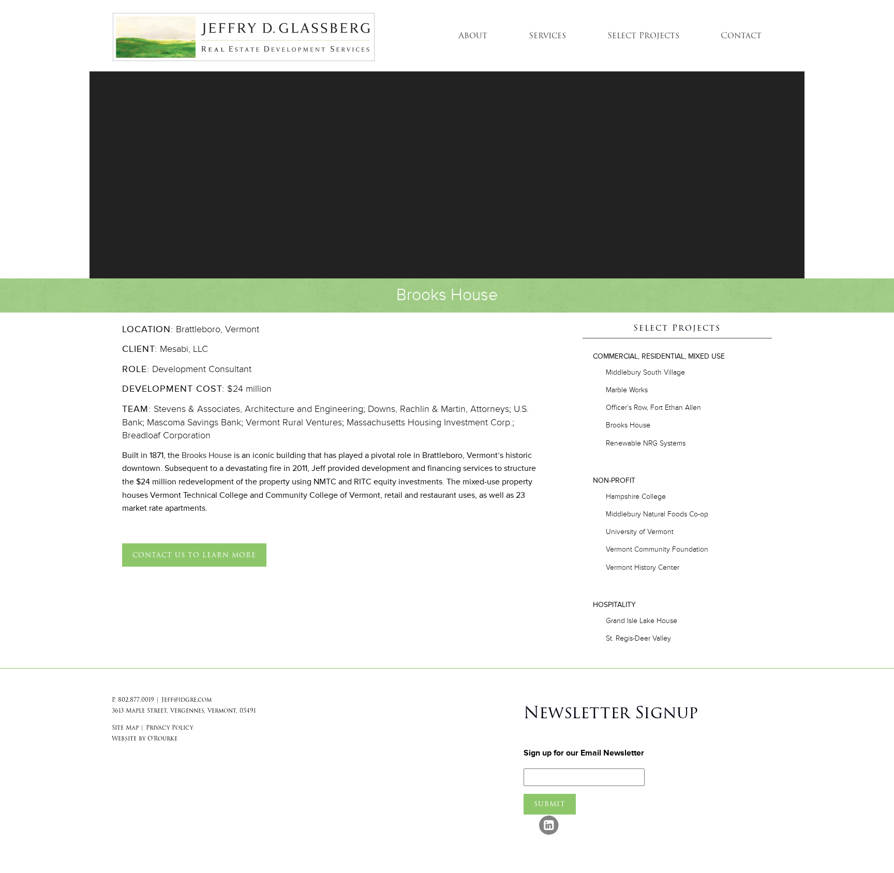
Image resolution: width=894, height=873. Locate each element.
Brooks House (207, 455)
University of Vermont (640, 531)
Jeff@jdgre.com (186, 699)
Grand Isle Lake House (641, 620)
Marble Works (627, 390)
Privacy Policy (169, 727)
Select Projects (643, 35)
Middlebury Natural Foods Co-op (657, 514)
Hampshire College (636, 496)
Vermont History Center (642, 567)
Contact (741, 35)
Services (547, 35)
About (472, 35)
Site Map (125, 727)
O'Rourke (162, 738)
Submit (549, 803)
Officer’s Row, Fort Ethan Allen (653, 407)
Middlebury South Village (645, 372)
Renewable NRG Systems (646, 443)
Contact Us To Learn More (194, 555)
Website (124, 738)
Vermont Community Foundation (657, 549)
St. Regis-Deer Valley (638, 638)
